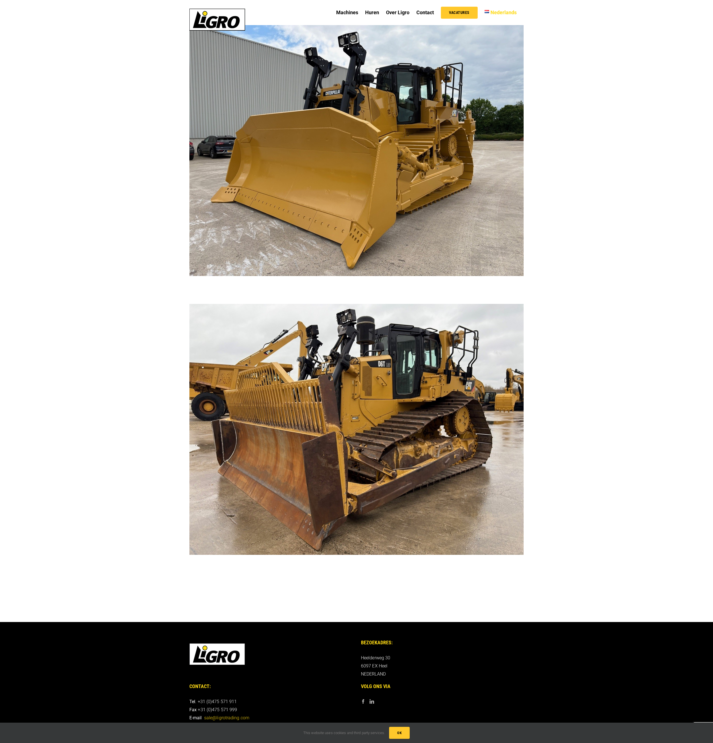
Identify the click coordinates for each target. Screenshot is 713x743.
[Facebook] (363, 701)
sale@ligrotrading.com (226, 717)
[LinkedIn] (372, 701)
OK (399, 733)
